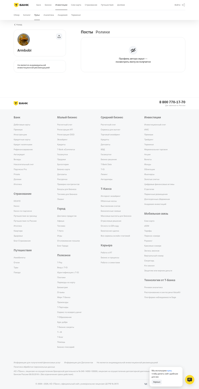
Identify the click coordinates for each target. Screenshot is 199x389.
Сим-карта (149, 220)
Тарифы (148, 230)
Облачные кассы (109, 201)
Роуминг (148, 240)
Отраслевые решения (111, 220)
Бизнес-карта (63, 169)
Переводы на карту (66, 282)
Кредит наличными (23, 144)
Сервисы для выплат (110, 129)
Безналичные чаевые (111, 210)
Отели (17, 262)
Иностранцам (20, 134)
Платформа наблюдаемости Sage (160, 297)
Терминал (149, 144)
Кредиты (61, 144)
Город (61, 209)
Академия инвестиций (155, 204)
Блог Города (62, 245)
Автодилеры (106, 179)
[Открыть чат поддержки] (189, 379)
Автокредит (19, 154)
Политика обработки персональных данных (34, 366)
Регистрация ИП (65, 129)
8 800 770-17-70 (172, 102)
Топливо (61, 225)
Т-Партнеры (62, 307)
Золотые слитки (151, 179)
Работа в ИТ (106, 252)
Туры (16, 267)
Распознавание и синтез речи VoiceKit (162, 292)
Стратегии (149, 189)
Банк (17, 117)
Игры (59, 235)
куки (169, 370)
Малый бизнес (67, 117)
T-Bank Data (106, 164)
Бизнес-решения (109, 159)
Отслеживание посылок (68, 240)
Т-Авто (60, 230)
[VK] (145, 384)
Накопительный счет (24, 164)
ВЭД (103, 149)
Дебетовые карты (22, 124)
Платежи (61, 277)
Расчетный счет (64, 124)
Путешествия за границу (25, 215)
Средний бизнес (112, 117)
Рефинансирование (23, 149)
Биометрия (62, 287)
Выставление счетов (110, 206)
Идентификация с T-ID (68, 272)
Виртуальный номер (153, 255)
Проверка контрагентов (68, 184)
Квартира (18, 230)
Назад (19, 24)
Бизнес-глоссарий (65, 347)
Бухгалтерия (63, 164)
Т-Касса (106, 189)
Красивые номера (152, 245)
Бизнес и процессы (110, 257)
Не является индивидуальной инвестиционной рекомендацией (127, 362)
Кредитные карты (22, 139)
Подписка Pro (20, 169)
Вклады (17, 159)
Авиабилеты (19, 257)
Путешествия (23, 250)
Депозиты (62, 174)
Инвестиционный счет (155, 124)
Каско (16, 206)
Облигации (149, 169)
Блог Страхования (22, 240)
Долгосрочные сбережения (157, 199)
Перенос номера (152, 235)
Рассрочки (62, 179)
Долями (17, 179)
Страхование (22, 194)
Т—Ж (59, 332)
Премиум (18, 129)
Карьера (106, 245)
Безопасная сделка (110, 230)
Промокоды (62, 302)
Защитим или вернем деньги (158, 270)
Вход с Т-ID (62, 267)
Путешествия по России (25, 220)
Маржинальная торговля (156, 149)
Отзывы (61, 292)
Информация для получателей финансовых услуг (37, 362)
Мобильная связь (156, 214)
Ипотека (18, 184)
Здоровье (18, 235)
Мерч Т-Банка (63, 297)
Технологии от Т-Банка (159, 280)
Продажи (61, 159)
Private (17, 174)
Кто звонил (149, 265)
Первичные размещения (156, 194)
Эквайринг (62, 139)
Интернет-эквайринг (110, 196)
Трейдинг (148, 139)
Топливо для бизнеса (67, 194)
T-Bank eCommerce (66, 149)
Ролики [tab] (103, 32)
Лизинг (60, 199)
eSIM (146, 225)
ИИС (146, 129)
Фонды (147, 164)
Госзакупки (62, 154)
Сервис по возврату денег (69, 312)
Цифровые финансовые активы (159, 184)
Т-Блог (60, 337)
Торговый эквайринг (110, 134)
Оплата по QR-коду (110, 225)
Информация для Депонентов (78, 362)
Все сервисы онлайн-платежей (115, 235)
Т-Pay (59, 262)
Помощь (61, 342)
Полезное (63, 255)
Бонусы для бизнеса (66, 189)
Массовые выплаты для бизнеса (116, 215)
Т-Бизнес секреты (65, 327)
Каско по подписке (23, 210)
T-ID (102, 169)
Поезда (17, 272)
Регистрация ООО (65, 134)
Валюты (148, 159)
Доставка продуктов (66, 215)
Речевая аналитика (153, 287)
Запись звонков (151, 250)
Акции (147, 154)
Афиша (60, 220)
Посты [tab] (87, 32)
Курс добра (62, 322)
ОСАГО (17, 201)
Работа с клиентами (110, 262)
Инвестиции (152, 117)
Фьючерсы (149, 174)
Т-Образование (64, 317)
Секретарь (149, 260)
